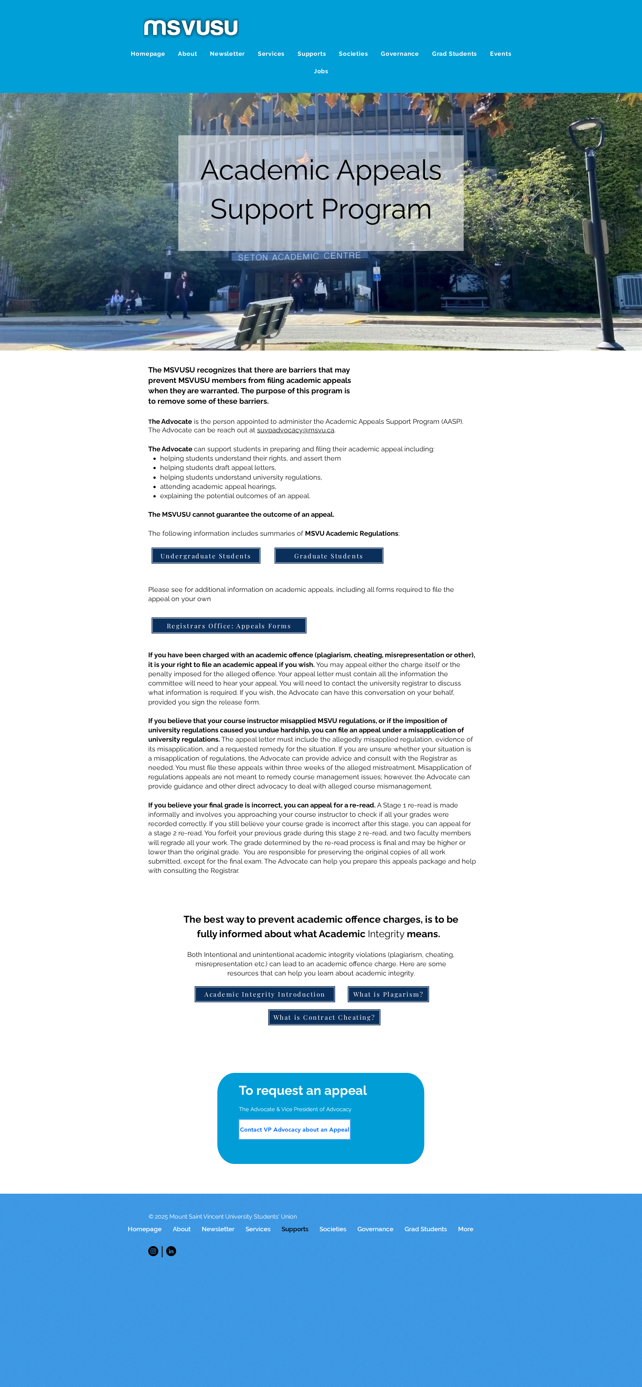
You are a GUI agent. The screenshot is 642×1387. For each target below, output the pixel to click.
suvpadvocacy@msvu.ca (295, 430)
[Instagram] (153, 1251)
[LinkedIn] (171, 1251)
